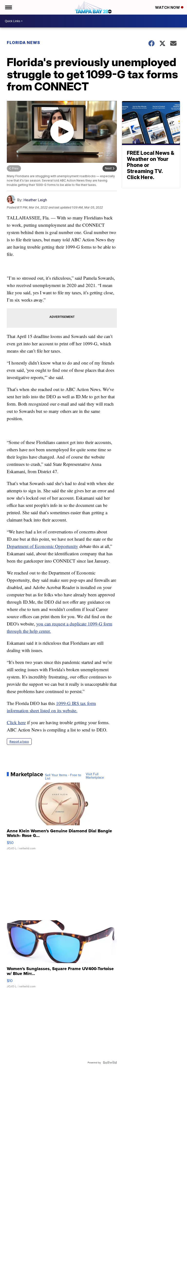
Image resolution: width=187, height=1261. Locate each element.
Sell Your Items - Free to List (63, 776)
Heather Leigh (35, 200)
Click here (16, 722)
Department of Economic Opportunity (42, 546)
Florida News (23, 42)
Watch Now (168, 7)
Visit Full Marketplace (95, 775)
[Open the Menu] (8, 7)
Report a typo (19, 741)
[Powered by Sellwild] (110, 1062)
